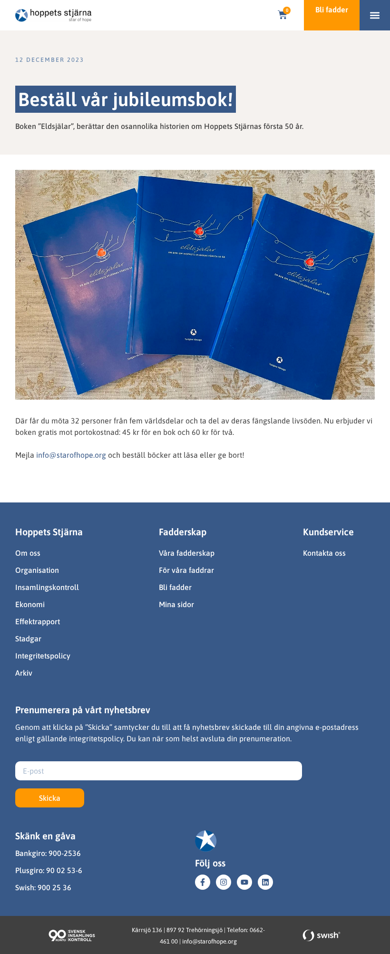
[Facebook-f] (202, 882)
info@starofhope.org (71, 455)
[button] (375, 15)
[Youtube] (244, 882)
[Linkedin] (265, 882)
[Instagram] (223, 882)
